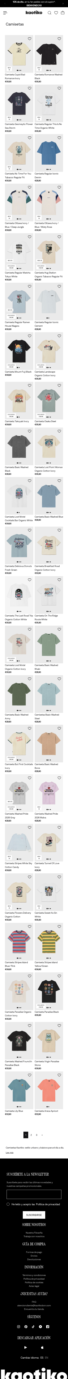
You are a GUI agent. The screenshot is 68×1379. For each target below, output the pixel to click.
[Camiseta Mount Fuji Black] (19, 351)
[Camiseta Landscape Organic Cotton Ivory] (49, 351)
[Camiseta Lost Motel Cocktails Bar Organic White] (19, 496)
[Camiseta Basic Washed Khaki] (49, 644)
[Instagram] (18, 1326)
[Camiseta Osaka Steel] (49, 400)
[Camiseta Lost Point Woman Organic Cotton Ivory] (49, 446)
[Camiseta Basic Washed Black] (19, 446)
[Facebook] (47, 1326)
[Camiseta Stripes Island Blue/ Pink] (19, 942)
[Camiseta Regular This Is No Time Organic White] (49, 103)
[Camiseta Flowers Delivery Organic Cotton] (19, 892)
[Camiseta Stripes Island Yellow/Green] (49, 942)
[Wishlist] (56, 13)
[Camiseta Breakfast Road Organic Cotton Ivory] (49, 545)
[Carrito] (62, 13)
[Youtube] (40, 1326)
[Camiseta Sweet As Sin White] (49, 892)
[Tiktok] (33, 1326)
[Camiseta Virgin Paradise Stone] (49, 1041)
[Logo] (34, 13)
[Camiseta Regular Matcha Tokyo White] (19, 252)
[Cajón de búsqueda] (49, 13)
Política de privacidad (48, 1204)
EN (46, 1357)
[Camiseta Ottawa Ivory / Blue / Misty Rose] (49, 202)
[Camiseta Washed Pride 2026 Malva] (49, 793)
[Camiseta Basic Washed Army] (19, 694)
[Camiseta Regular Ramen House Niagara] (19, 301)
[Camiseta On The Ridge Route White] (49, 595)
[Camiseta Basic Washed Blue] (49, 496)
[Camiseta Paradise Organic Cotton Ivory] (19, 991)
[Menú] (5, 13)
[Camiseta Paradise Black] (49, 991)
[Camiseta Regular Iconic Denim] (49, 153)
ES (41, 1357)
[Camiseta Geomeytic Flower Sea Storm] (19, 103)
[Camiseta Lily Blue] (19, 1090)
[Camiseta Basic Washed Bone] (49, 743)
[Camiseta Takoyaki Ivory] (19, 400)
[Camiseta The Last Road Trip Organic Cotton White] (19, 595)
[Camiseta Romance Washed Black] (49, 54)
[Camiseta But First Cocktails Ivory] (19, 743)
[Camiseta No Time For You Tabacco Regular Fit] (19, 153)
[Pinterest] (26, 1326)
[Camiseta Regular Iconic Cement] (49, 301)
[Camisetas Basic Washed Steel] (49, 694)
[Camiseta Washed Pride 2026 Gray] (19, 793)
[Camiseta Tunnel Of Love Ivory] (49, 842)
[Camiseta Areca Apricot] (49, 1090)
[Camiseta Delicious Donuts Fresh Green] (19, 545)
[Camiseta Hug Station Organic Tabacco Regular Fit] (49, 252)
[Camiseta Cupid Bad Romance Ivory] (19, 54)
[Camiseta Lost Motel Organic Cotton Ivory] (19, 644)
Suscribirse (34, 1214)
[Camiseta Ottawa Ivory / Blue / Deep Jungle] (19, 202)
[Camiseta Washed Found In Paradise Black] (19, 1041)
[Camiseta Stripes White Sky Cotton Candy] (19, 842)
